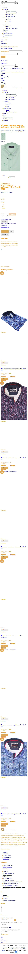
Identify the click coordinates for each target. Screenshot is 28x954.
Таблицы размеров (7, 33)
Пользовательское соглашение (10, 885)
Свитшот (8, 19)
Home (2, 937)
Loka (10, 927)
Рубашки (5, 9)
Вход (2, 41)
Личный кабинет (7, 857)
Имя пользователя (5, 51)
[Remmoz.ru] (9, 87)
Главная (5, 7)
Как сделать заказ (7, 867)
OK (16, 952)
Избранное (4, 39)
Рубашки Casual (10, 14)
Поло (7, 26)
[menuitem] (5, 90)
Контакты (5, 36)
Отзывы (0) (5, 234)
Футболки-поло (7, 24)
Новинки (5, 898)
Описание (4, 231)
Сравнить (4, 221)
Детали (11, 231)
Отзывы (5, 868)
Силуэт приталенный (11, 11)
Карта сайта (6, 859)
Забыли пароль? (4, 60)
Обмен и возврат (7, 876)
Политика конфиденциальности (10, 883)
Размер (2, 202)
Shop (2, 938)
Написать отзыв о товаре (6, 192)
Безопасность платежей (8, 873)
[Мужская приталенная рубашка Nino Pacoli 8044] (6, 177)
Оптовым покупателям (8, 880)
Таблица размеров (5, 227)
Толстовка (8, 21)
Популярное (6, 896)
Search (16, 3)
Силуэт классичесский (11, 12)
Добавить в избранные (6, 219)
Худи (7, 23)
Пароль (2, 54)
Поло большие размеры (11, 28)
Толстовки (5, 18)
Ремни (4, 31)
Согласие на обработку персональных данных (14, 887)
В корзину (12, 214)
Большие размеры (10, 16)
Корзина (5, 852)
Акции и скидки (7, 855)
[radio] (12, 205)
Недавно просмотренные (9, 900)
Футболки (5, 30)
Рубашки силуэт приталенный (12, 130)
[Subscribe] (15, 920)
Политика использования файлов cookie (12, 881)
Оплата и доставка (7, 35)
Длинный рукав (22, 130)
